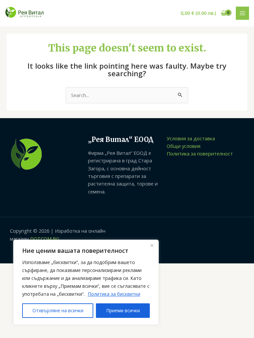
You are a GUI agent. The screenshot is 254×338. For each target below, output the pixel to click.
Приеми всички (123, 310)
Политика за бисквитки (114, 294)
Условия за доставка (191, 138)
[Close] (152, 245)
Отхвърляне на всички (57, 310)
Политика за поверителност (200, 153)
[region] (86, 282)
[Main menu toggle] (242, 13)
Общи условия (183, 146)
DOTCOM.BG (44, 238)
